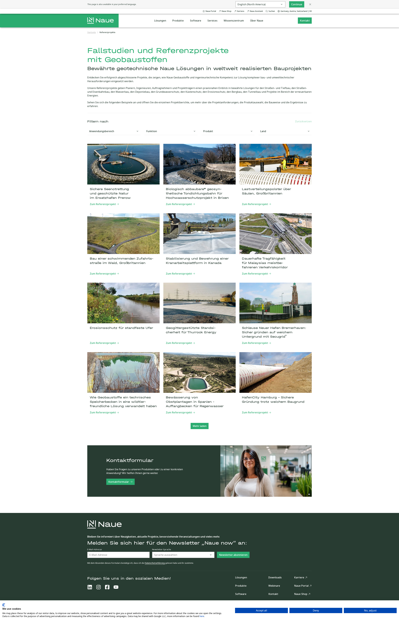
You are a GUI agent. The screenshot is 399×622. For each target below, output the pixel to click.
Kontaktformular (118, 481)
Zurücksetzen (303, 121)
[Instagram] (98, 587)
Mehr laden (200, 426)
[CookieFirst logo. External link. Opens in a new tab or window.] (3, 605)
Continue (296, 4)
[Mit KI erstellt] (309, 494)
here (202, 616)
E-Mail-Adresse (94, 549)
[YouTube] (115, 587)
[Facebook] (107, 587)
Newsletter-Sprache (161, 549)
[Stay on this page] (310, 4)
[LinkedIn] (89, 587)
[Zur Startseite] (100, 20)
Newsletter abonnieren (233, 555)
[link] (107, 32)
